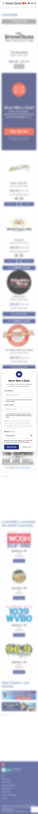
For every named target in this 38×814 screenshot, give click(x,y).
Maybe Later (27, 447)
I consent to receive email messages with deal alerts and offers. (18, 400)
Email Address (8, 390)
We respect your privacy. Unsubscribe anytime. (17, 442)
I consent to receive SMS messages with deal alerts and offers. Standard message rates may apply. (19, 415)
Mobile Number (9, 405)
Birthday (9, 431)
